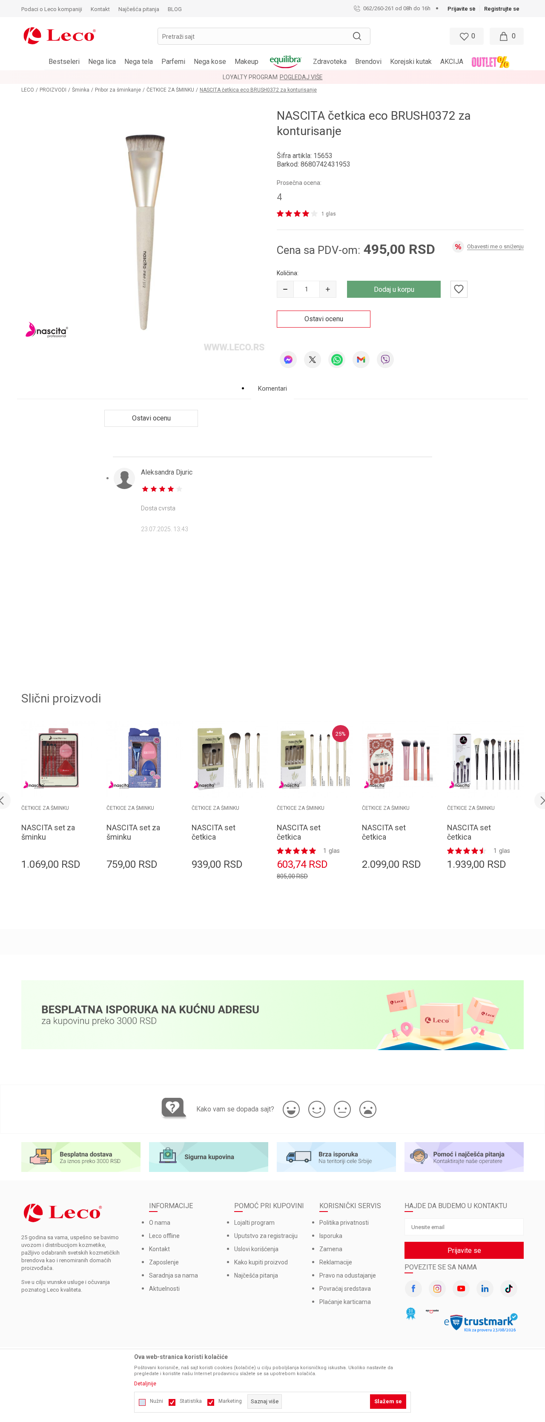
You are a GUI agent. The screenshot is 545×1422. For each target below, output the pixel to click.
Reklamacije (335, 1262)
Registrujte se (501, 9)
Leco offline (164, 1235)
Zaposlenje (164, 1262)
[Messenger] (288, 359)
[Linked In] (484, 1288)
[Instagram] (437, 1288)
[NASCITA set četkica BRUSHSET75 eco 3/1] (230, 759)
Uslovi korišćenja (256, 1249)
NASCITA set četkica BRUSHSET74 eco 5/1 (307, 841)
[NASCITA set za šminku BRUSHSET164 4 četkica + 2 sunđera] (59, 759)
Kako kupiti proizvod (261, 1262)
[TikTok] (508, 1288)
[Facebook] (413, 1288)
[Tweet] (312, 359)
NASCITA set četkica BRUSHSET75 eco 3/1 (222, 841)
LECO (27, 90)
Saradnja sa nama (173, 1275)
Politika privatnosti (344, 1222)
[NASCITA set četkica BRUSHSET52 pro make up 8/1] (485, 759)
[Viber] (385, 359)
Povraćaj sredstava (345, 1288)
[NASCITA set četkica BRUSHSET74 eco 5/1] (315, 759)
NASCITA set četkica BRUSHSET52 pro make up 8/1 (476, 841)
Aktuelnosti (164, 1288)
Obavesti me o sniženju (495, 246)
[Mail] (361, 359)
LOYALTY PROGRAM (250, 77)
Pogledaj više (301, 77)
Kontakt (159, 1249)
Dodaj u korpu (394, 289)
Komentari (272, 388)
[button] (264, 36)
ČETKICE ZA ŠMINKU (170, 90)
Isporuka (330, 1235)
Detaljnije (145, 1383)
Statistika (191, 1401)
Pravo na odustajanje (347, 1275)
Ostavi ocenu (323, 319)
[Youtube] (461, 1288)
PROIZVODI (53, 90)
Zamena (330, 1249)
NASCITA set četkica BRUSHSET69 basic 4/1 (385, 841)
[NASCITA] (47, 329)
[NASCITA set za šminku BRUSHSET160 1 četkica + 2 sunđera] (144, 759)
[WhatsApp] (336, 359)
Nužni (156, 1401)
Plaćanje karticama (345, 1301)
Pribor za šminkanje (118, 90)
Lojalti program (254, 1222)
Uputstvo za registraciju (266, 1235)
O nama (159, 1222)
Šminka (80, 90)
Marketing (230, 1401)
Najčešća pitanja (256, 1275)
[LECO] (59, 35)
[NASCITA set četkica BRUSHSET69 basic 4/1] (400, 759)
